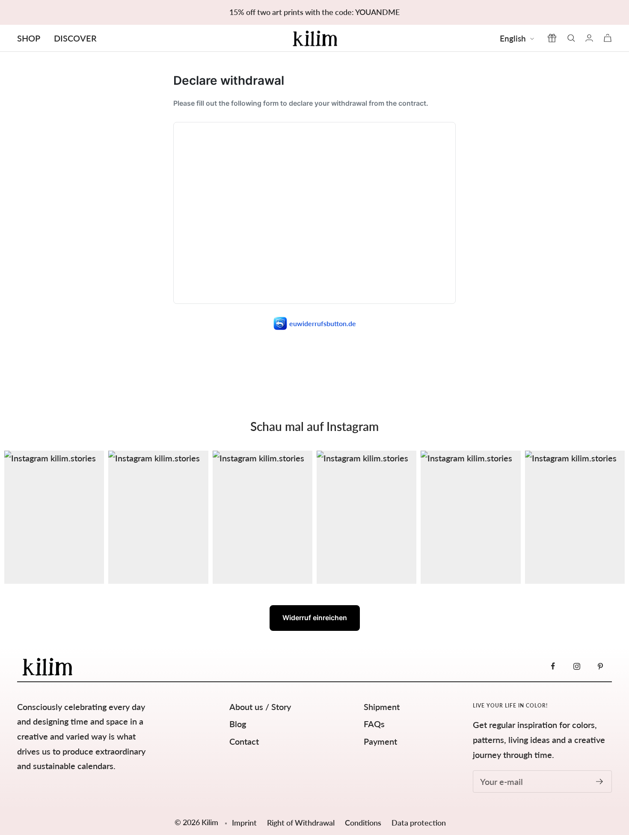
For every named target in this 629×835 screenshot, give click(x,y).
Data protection (419, 822)
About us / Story (260, 706)
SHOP (28, 38)
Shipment (382, 706)
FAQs (374, 724)
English (513, 38)
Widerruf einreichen (314, 617)
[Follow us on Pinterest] (600, 666)
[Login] (589, 38)
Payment (380, 741)
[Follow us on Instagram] (576, 666)
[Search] (571, 38)
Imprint (244, 822)
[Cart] (607, 38)
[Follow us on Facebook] (553, 666)
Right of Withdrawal (301, 822)
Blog (237, 724)
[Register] (599, 781)
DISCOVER (75, 38)
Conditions (364, 822)
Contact (244, 741)
